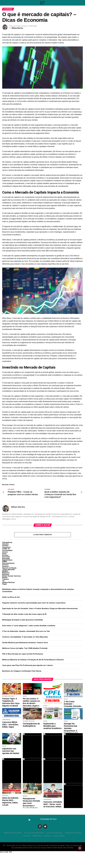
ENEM (4, 562)
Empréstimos (7, 560)
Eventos (5, 565)
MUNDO (5, 571)
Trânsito (5, 579)
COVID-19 (6, 549)
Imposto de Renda (9, 568)
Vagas (4, 584)
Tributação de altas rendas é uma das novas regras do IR (24, 614)
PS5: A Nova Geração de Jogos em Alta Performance (22, 654)
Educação (6, 558)
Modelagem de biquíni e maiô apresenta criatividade (22, 620)
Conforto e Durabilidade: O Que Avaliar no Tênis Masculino (25, 637)
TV (3, 581)
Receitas (5, 574)
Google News (59, 836)
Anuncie (47, 836)
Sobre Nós (37, 836)
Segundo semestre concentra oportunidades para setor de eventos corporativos (34, 603)
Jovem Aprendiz (8, 570)
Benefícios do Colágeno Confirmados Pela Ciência (21, 671)
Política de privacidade (34, 833)
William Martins (17, 28)
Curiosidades (7, 550)
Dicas (4, 554)
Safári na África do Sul (11, 597)
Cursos (5, 552)
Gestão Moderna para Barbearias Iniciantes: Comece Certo (25, 643)
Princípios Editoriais (13, 833)
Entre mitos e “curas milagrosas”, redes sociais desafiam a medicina (28, 626)
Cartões (5, 546)
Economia (6, 557)
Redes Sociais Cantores (11, 576)
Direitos (5, 555)
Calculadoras (7, 542)
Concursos (6, 547)
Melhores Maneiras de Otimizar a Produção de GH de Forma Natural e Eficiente (33, 660)
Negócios (6, 573)
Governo (5, 566)
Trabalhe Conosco (73, 833)
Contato (26, 836)
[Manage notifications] (80, 848)
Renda (4, 578)
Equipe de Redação (54, 833)
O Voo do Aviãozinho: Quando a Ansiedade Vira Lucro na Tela (26, 631)
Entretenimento (8, 563)
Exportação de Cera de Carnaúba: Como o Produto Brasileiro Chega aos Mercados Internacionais (40, 608)
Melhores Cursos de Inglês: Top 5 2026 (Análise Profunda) (24, 648)
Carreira (5, 544)
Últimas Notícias (8, 582)
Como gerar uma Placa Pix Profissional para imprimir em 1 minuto (27, 665)
